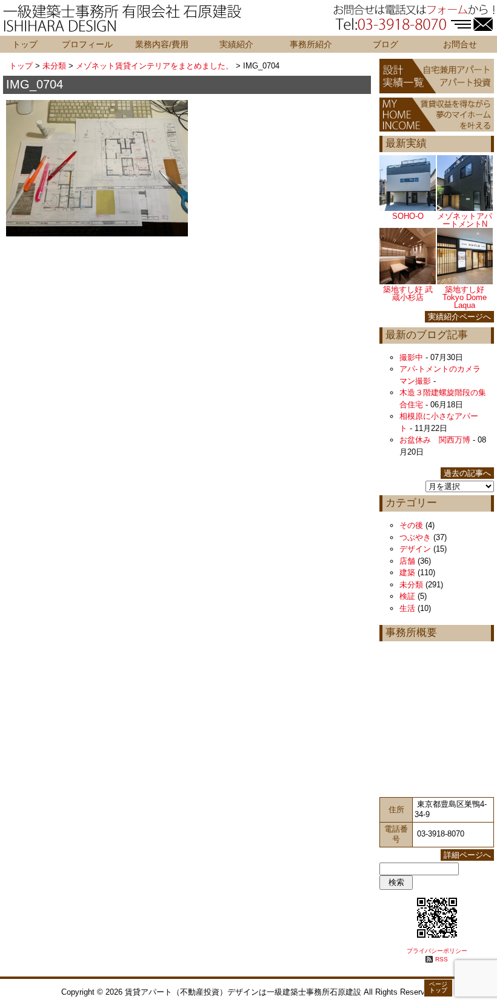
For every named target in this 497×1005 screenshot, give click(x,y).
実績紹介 (236, 44)
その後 (411, 525)
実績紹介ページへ (459, 316)
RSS (441, 959)
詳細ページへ (467, 855)
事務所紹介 (311, 44)
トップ (25, 44)
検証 (407, 596)
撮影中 (411, 357)
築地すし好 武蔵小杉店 (408, 293)
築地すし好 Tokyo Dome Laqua (464, 297)
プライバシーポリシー (437, 950)
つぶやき (415, 537)
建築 (407, 572)
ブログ (385, 44)
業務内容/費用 (161, 44)
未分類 (54, 65)
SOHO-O (408, 216)
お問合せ (460, 44)
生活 (407, 608)
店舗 (407, 561)
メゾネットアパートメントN (464, 220)
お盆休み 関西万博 (434, 439)
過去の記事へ (467, 473)
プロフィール (87, 44)
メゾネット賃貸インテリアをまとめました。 (154, 65)
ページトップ (438, 987)
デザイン (415, 548)
